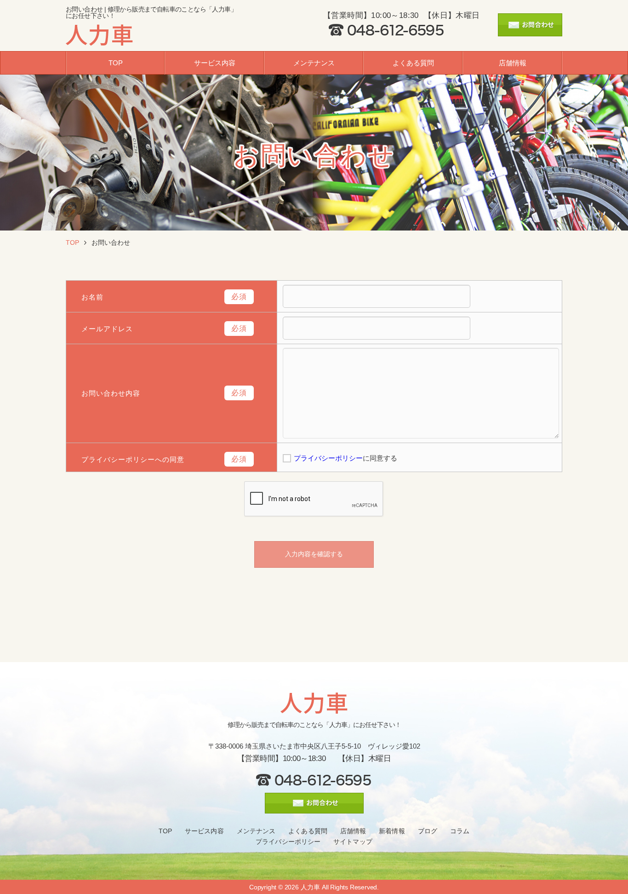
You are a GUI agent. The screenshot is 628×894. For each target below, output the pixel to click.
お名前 (92, 297)
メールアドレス (107, 329)
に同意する (345, 458)
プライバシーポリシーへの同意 (132, 459)
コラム (459, 831)
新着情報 (392, 831)
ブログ (427, 831)
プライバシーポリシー (328, 458)
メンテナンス (314, 63)
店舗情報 (512, 63)
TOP (115, 63)
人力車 (310, 887)
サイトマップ (352, 841)
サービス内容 (214, 63)
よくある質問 (413, 63)
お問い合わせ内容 (110, 393)
